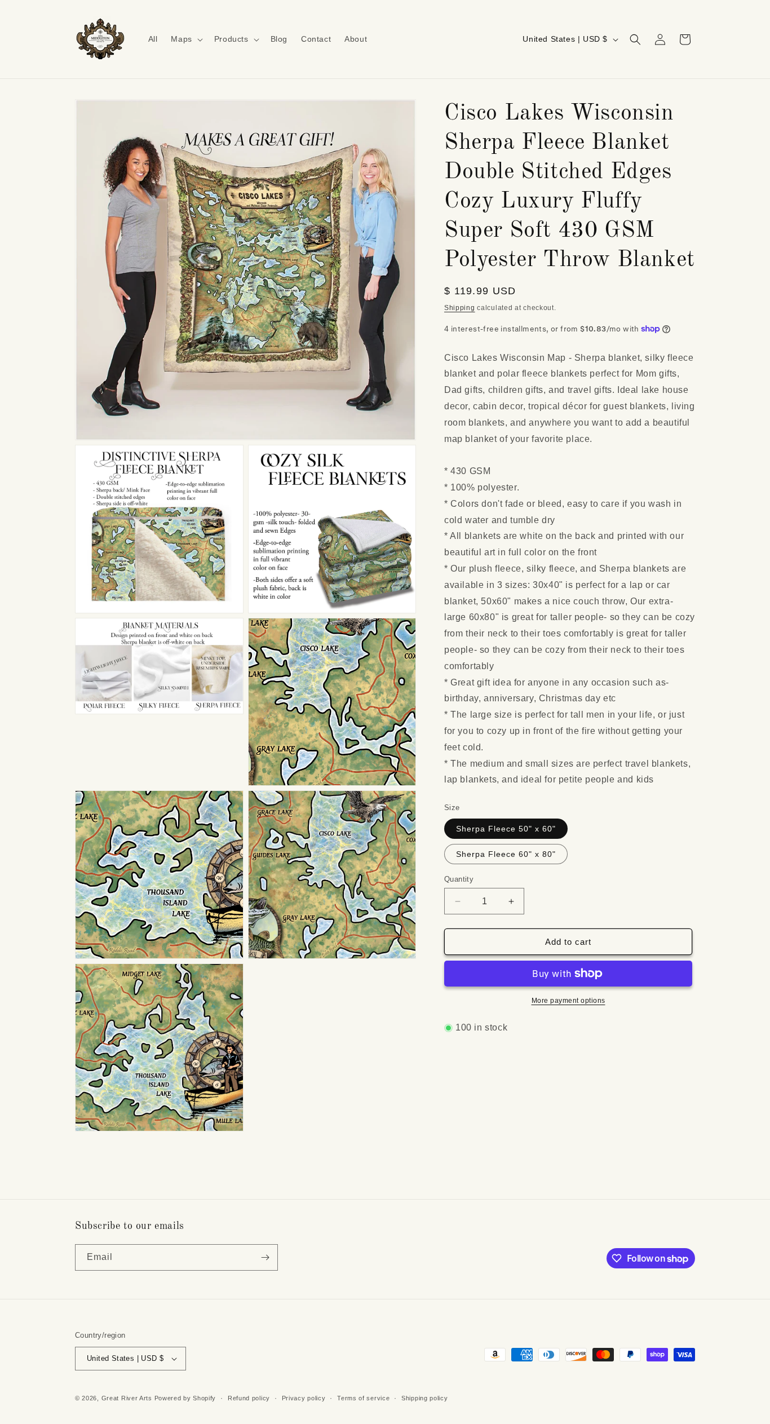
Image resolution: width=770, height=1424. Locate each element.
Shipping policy (424, 1398)
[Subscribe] (265, 1257)
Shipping (459, 308)
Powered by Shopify (185, 1398)
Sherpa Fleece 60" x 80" (506, 854)
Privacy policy (304, 1398)
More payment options (568, 1001)
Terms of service (363, 1398)
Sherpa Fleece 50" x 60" (506, 828)
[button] (185, 39)
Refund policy (249, 1398)
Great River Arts (126, 1398)
